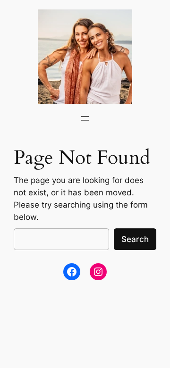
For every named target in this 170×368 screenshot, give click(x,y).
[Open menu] (85, 118)
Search (135, 239)
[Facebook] (71, 271)
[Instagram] (98, 271)
